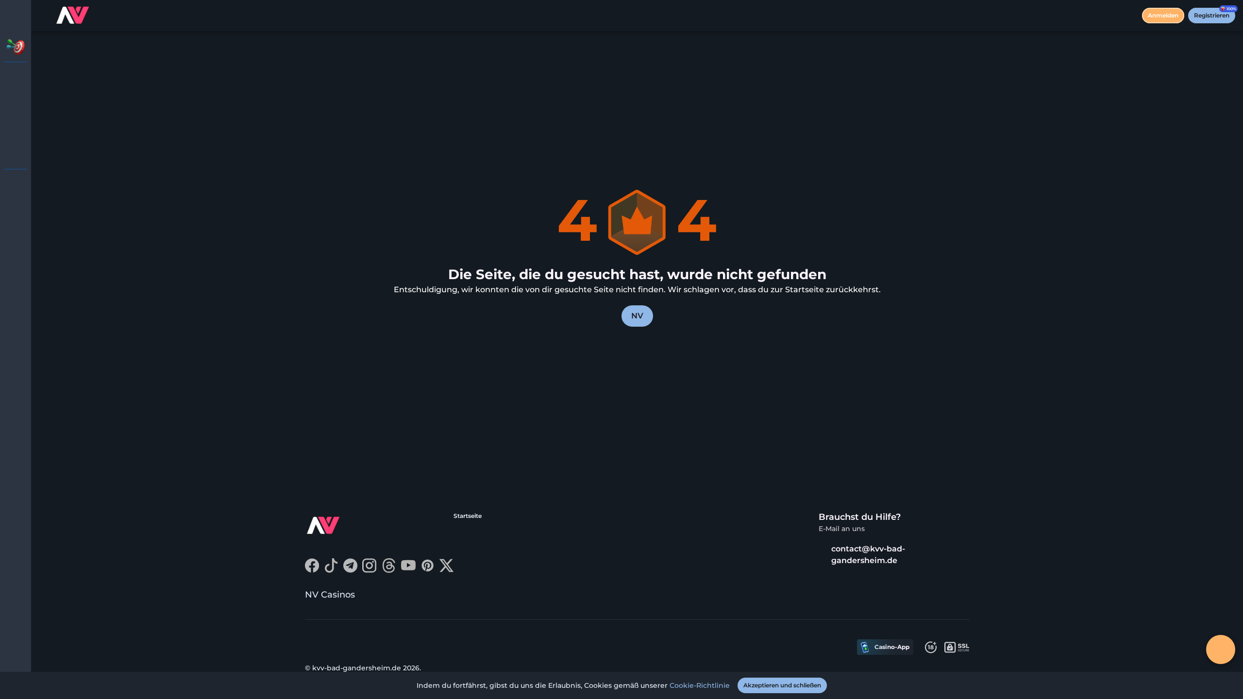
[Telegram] (350, 570)
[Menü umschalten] (15, 15)
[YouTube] (408, 570)
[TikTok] (331, 570)
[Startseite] (73, 15)
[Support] (15, 184)
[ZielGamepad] (15, 153)
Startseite (468, 515)
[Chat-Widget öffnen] (1220, 649)
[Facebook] (312, 570)
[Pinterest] (427, 570)
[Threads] (389, 570)
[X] (446, 570)
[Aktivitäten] (15, 46)
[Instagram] (369, 570)
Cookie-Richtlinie (700, 685)
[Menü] (44, 15)
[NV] (15, 77)
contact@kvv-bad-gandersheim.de (868, 554)
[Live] (15, 103)
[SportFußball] (15, 128)
